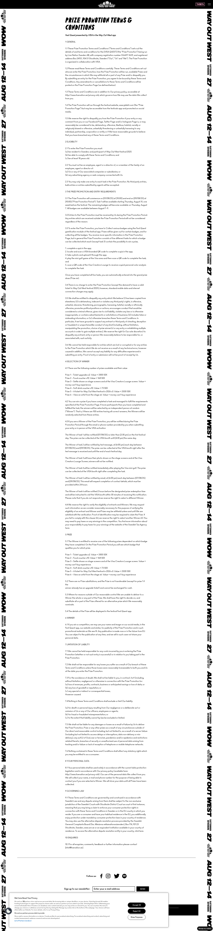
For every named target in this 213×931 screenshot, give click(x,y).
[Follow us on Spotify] (124, 878)
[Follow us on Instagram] (108, 878)
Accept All (137, 905)
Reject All (136, 911)
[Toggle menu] (209, 4)
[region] (89, 910)
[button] (8, 911)
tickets (200, 4)
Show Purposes (137, 917)
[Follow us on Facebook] (101, 878)
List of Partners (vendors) (22, 921)
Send (142, 889)
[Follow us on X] (117, 878)
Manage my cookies (205, 928)
